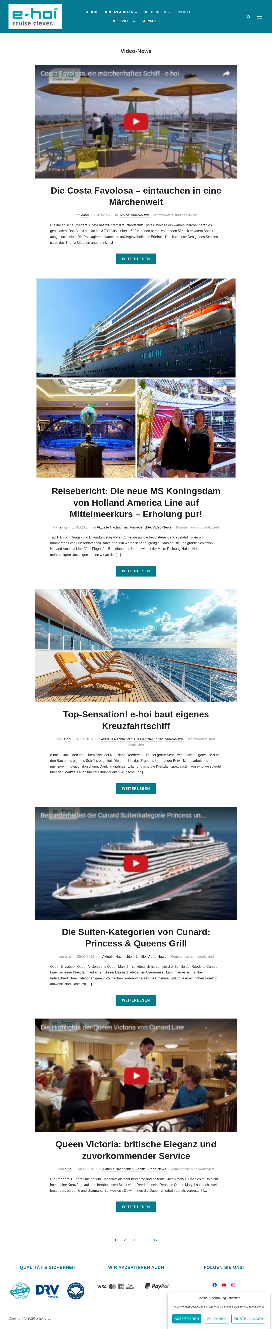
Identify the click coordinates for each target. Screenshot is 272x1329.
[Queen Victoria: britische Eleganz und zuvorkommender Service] (136, 1021)
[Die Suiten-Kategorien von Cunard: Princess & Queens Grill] (136, 810)
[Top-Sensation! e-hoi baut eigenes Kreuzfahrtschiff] (136, 592)
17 (155, 1240)
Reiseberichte (140, 527)
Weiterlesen (136, 259)
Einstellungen (248, 1318)
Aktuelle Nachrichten (112, 527)
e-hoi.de (91, 12)
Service (149, 21)
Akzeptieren (187, 1318)
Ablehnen (216, 1318)
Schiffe (183, 12)
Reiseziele (122, 21)
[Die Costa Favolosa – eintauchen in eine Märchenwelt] (136, 67)
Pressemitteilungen (148, 739)
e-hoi (85, 215)
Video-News (140, 215)
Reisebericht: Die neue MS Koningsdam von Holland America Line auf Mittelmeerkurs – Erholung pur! (136, 502)
